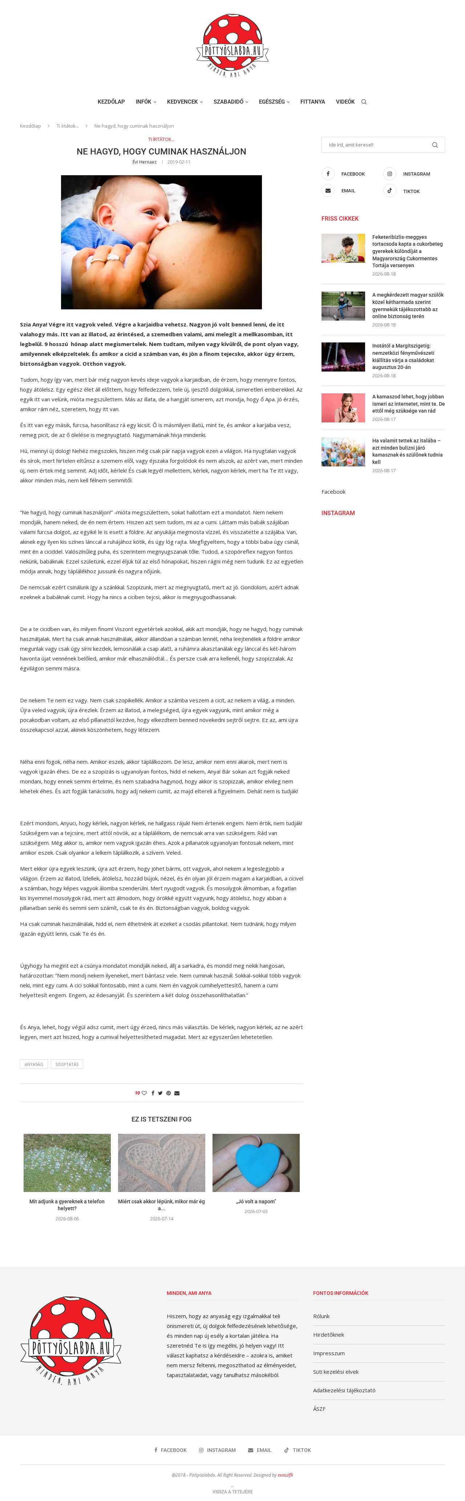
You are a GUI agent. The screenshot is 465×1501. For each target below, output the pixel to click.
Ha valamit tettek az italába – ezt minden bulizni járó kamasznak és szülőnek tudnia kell (407, 451)
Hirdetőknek (328, 1334)
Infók (143, 102)
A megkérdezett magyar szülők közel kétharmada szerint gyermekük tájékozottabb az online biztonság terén (408, 305)
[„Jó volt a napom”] (256, 1163)
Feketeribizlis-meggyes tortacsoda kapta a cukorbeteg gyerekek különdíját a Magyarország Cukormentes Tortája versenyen (407, 251)
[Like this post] (144, 1092)
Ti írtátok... (68, 126)
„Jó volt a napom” (256, 1201)
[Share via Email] (176, 1092)
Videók (345, 102)
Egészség (272, 102)
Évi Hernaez (145, 162)
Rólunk (321, 1316)
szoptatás (67, 1064)
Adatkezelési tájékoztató (344, 1390)
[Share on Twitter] (160, 1092)
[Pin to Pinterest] (168, 1092)
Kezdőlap (111, 102)
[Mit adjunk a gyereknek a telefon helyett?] (67, 1163)
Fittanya (312, 102)
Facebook (333, 491)
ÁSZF (319, 1408)
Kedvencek (182, 102)
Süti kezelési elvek (336, 1371)
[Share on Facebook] (152, 1092)
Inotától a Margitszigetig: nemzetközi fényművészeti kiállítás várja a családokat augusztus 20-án (403, 356)
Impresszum (329, 1353)
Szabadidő (228, 102)
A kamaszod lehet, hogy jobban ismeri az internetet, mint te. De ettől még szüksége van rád (408, 404)
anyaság (34, 1064)
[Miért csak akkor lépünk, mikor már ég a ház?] (161, 1163)
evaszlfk (285, 1475)
